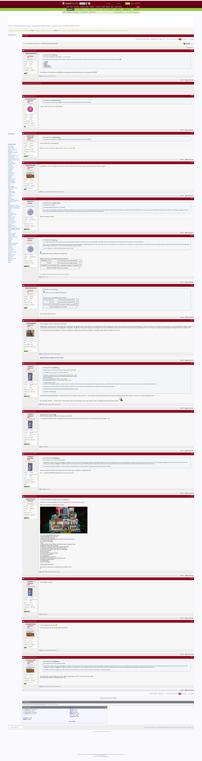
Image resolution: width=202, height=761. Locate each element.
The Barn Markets (12, 244)
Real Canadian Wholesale (14, 229)
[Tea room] (127, 7)
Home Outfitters (11, 182)
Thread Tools (189, 47)
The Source (10, 248)
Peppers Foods (11, 216)
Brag (117, 9)
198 (31, 514)
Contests (98, 6)
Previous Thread (104, 698)
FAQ (64, 12)
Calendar (69, 12)
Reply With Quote (190, 80)
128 (180, 39)
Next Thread (113, 698)
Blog (64, 9)
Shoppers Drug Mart (12, 237)
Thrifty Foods (11, 249)
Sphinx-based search (105, 756)
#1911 (192, 235)
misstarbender (30, 165)
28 (167, 39)
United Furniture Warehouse (11, 255)
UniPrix (9, 253)
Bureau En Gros (11, 154)
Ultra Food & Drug (12, 252)
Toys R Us (10, 250)
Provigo (10, 224)
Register (137, 3)
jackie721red (30, 499)
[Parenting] (134, 7)
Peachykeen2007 (48, 191)
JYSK (9, 190)
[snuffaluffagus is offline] (30, 333)
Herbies (10, 177)
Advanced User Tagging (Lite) (93, 754)
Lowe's (9, 197)
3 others (55, 686)
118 (172, 39)
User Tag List (25, 35)
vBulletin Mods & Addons (103, 754)
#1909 (192, 162)
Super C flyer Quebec (13, 243)
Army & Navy (11, 148)
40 (30, 123)
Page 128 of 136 (154, 39)
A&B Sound (10, 146)
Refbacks (25, 719)
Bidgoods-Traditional (12, 152)
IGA (9, 185)
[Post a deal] (138, 7)
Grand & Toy (11, 175)
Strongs (10, 242)
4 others (55, 353)
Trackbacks (72, 716)
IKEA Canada (11, 186)
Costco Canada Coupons (13, 159)
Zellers (9, 262)
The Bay (10, 245)
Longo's (10, 196)
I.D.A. (9, 184)
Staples (10, 240)
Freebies (92, 6)
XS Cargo (10, 259)
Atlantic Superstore (12, 149)
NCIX (9, 210)
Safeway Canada (12, 233)
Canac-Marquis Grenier (13, 156)
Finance (103, 6)
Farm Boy (10, 166)
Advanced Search (134, 12)
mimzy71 (30, 201)
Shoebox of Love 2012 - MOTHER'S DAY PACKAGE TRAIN (43, 43)
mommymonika (30, 99)
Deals (71, 6)
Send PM (182, 80)
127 (177, 39)
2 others (59, 191)
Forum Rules (72, 721)
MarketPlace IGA (12, 201)
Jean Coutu (10, 189)
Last (191, 39)
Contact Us (146, 727)
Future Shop (11, 172)
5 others (55, 571)
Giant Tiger (10, 173)
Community (75, 12)
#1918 (192, 578)
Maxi (9, 202)
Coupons (82, 6)
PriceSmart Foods (12, 221)
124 (31, 346)
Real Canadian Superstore (14, 228)
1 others (55, 404)
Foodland (10, 170)
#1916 (192, 453)
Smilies (71, 710)
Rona (9, 232)
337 (31, 151)
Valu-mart (10, 257)
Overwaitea (10, 213)
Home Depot (11, 180)
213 (31, 185)
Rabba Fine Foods (12, 226)
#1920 (192, 657)
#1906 (192, 50)
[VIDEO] (72, 713)
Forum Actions (84, 12)
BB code (72, 709)
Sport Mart (10, 239)
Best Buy (10, 151)
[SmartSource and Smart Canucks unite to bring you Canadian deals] (14, 137)
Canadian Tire (11, 157)
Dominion (10, 161)
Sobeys (10, 238)
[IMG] (71, 712)
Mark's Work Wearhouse (13, 200)
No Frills (10, 211)
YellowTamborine (31, 53)
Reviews (108, 6)
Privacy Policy (188, 727)
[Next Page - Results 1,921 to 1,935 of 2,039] (189, 39)
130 (185, 39)
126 (175, 39)
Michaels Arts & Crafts (13, 205)
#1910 (192, 198)
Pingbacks (25, 718)
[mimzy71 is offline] (30, 212)
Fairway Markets (12, 163)
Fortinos (10, 171)
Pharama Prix (11, 218)
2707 (189, 44)
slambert (51, 76)
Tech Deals (76, 6)
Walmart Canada (12, 258)
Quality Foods (11, 225)
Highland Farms (11, 178)
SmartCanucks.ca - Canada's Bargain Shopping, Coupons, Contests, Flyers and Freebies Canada (167, 727)
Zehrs (9, 261)
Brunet (9, 153)
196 (31, 391)
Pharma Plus (11, 219)
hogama (46, 76)
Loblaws (10, 194)
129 (183, 39)
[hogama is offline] (30, 376)
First (161, 39)
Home (67, 6)
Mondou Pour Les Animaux (14, 206)
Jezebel (42, 76)
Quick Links (92, 12)
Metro (9, 204)
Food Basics (11, 168)
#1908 (192, 132)
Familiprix (10, 165)
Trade (136, 9)
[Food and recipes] (132, 7)
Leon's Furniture (11, 192)
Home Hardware (11, 181)
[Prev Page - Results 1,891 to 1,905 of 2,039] (164, 39)
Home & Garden (118, 6)
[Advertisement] (52, 89)
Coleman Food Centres (13, 158)
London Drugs (11, 195)
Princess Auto (11, 223)
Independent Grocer (12, 187)
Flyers (87, 6)
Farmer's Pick (11, 167)
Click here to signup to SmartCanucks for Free (32, 83)
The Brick (10, 247)
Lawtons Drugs (11, 191)
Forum (71, 9)
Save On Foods (11, 234)
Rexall (9, 230)
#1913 (192, 320)
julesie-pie (30, 136)
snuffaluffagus (31, 323)
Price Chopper (11, 220)
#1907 (192, 95)
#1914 (192, 363)
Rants (112, 6)
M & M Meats (11, 199)
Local (126, 9)
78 (169, 39)
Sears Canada (11, 235)
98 (30, 70)
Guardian (10, 176)
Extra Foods (11, 162)
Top (105, 9)
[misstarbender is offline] (30, 175)
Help (132, 3)
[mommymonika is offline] (30, 109)
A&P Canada (11, 147)
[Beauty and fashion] (130, 7)
